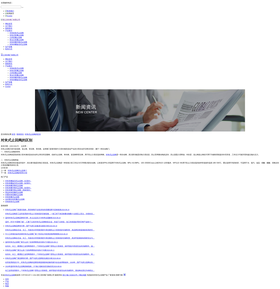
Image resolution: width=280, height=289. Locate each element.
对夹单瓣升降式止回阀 (14, 185)
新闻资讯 (20, 134)
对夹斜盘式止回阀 (12, 202)
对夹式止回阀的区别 (33, 134)
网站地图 (82, 275)
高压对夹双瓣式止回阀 (14, 192)
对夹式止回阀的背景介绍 (17, 173)
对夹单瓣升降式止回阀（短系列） (18, 188)
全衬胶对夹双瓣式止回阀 (14, 199)
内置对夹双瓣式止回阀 (14, 195)
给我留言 (10, 13)
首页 (13, 134)
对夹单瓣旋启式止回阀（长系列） (18, 181)
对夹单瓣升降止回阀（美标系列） (18, 190)
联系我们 (10, 11)
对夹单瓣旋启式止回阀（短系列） (18, 183)
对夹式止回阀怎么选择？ (17, 170)
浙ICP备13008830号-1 (70, 275)
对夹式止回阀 (111, 155)
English (9, 16)
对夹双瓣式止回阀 (12, 197)
